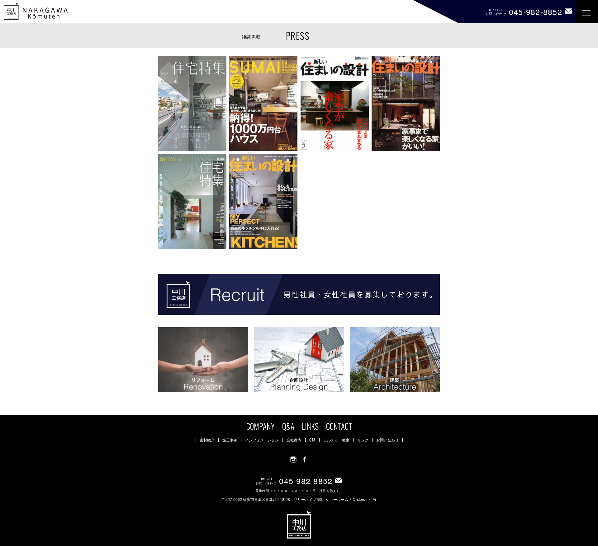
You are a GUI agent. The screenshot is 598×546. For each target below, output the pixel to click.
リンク (362, 440)
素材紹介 (207, 440)
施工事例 (229, 440)
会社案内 (294, 440)
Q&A (288, 426)
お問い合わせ (387, 440)
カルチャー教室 (336, 440)
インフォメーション (262, 440)
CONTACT (339, 426)
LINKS (310, 426)
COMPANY (260, 426)
